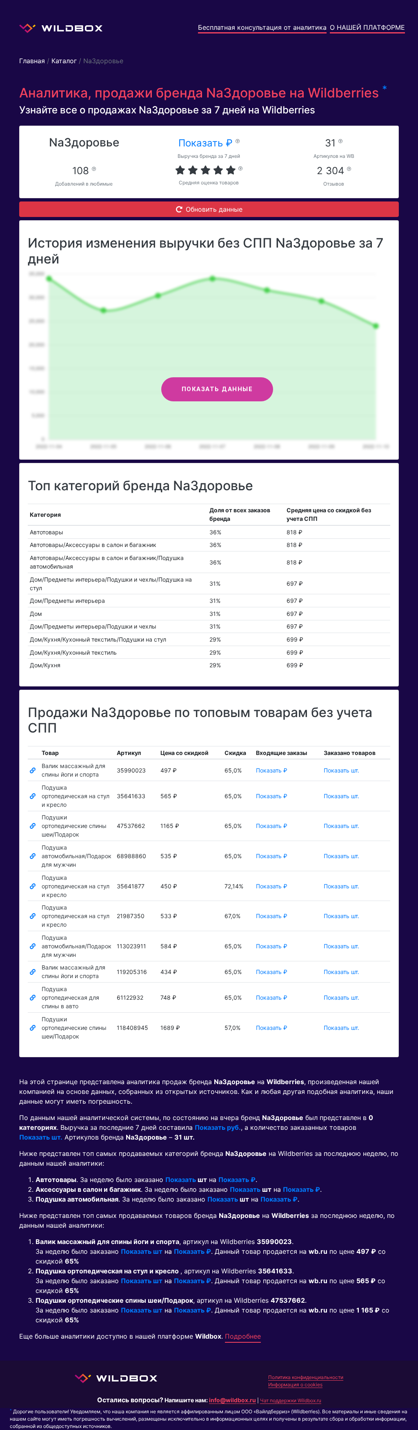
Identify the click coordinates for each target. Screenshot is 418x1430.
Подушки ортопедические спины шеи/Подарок (74, 826)
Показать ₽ (207, 143)
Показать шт (141, 1251)
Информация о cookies (295, 1384)
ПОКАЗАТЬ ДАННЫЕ (217, 389)
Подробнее (243, 1336)
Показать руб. (218, 1127)
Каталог (64, 61)
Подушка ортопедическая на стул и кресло (75, 796)
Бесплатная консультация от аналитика (262, 27)
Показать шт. (341, 770)
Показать (180, 1179)
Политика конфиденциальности (305, 1377)
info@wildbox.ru (232, 1400)
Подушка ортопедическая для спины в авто (70, 997)
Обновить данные (214, 209)
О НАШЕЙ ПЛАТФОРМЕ (367, 27)
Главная (32, 61)
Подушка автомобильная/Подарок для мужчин (76, 856)
